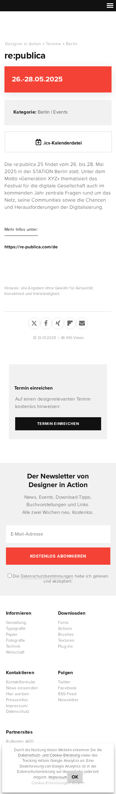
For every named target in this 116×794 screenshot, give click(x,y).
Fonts (63, 622)
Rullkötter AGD (20, 741)
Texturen (66, 640)
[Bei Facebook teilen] (46, 322)
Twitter (64, 682)
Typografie (16, 628)
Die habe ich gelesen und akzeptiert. (60, 579)
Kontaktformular (21, 682)
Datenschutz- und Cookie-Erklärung (49, 755)
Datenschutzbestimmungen (47, 576)
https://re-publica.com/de (31, 247)
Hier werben (17, 693)
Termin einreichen (33, 388)
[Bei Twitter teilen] (34, 322)
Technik (13, 646)
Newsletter (68, 699)
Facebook (67, 688)
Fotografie (15, 640)
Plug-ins (65, 646)
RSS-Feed (67, 693)
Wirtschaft (15, 652)
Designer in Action (35, 26)
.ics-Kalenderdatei (62, 143)
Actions (65, 628)
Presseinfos (17, 699)
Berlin (71, 43)
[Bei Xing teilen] (58, 322)
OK (75, 777)
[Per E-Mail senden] (81, 322)
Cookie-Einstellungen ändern (58, 783)
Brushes (66, 634)
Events (60, 112)
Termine (53, 43)
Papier (12, 634)
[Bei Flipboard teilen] (70, 322)
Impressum (57, 777)
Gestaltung (16, 622)
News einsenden (22, 688)
